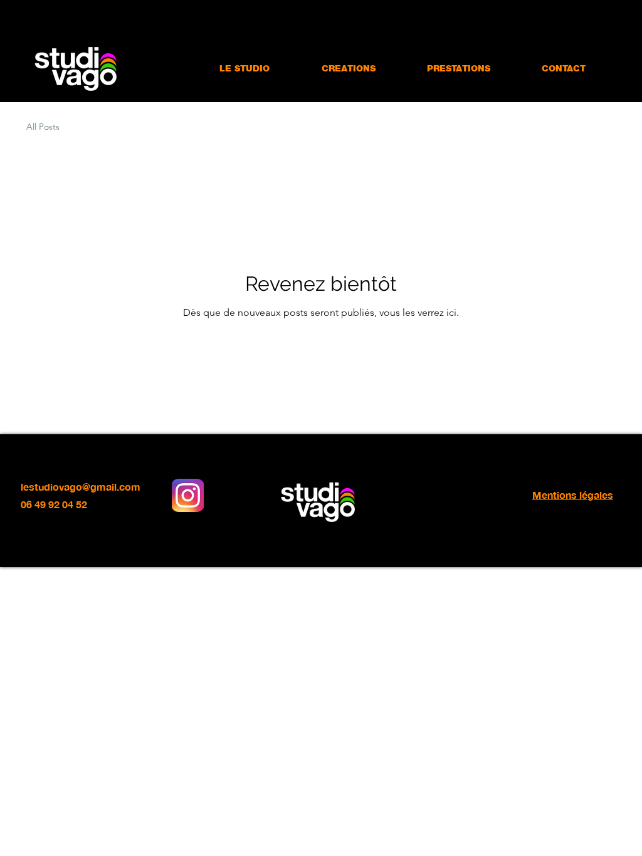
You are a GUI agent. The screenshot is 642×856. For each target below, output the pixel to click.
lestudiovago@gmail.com (80, 487)
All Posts (43, 126)
